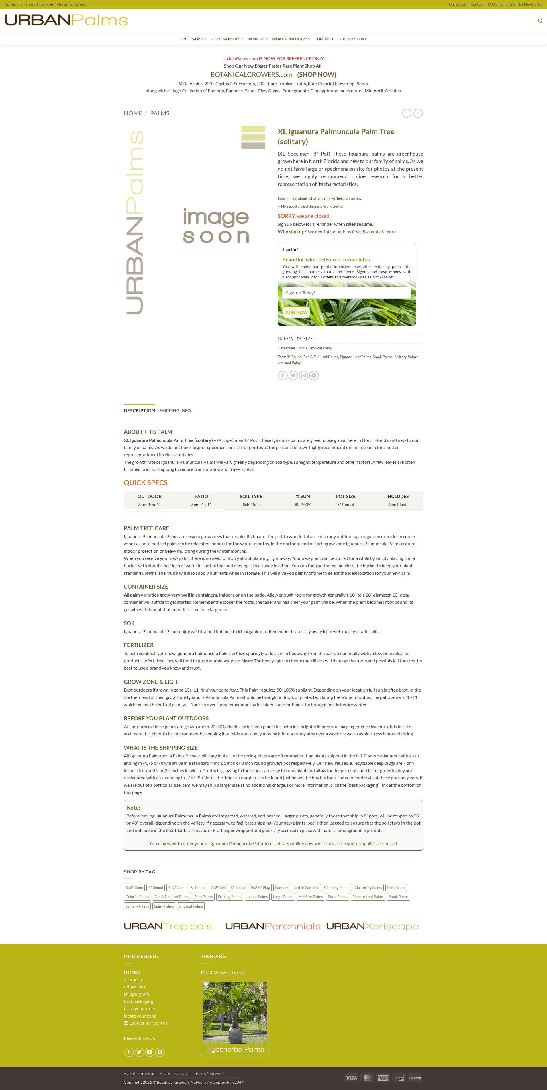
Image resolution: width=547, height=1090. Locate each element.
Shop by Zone (353, 39)
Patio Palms (337, 896)
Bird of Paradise (306, 887)
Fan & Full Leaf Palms (320, 357)
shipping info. (137, 994)
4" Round (155, 887)
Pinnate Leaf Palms (355, 357)
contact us (134, 979)
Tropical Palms (321, 348)
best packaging (138, 1001)
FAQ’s (492, 4)
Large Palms (283, 896)
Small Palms (383, 357)
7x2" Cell (218, 887)
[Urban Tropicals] (171, 926)
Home (133, 113)
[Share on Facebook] (283, 375)
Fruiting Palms (229, 896)
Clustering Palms (368, 887)
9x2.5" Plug (260, 887)
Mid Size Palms (310, 896)
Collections (396, 887)
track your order (140, 1008)
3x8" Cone (134, 887)
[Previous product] (417, 113)
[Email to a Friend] (303, 375)
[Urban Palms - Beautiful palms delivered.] (86, 21)
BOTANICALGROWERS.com (273, 74)
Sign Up (290, 249)
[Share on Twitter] (293, 375)
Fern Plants (203, 896)
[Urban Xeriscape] (374, 926)
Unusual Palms (290, 363)
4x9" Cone (176, 887)
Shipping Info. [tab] (175, 410)
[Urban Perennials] (273, 926)
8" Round (294, 357)
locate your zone (140, 1015)
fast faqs (132, 972)
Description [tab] (139, 410)
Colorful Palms (137, 896)
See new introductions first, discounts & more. (352, 231)
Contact (477, 4)
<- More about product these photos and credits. (310, 206)
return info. (135, 986)
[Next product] (406, 113)
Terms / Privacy (209, 1073)
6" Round (198, 887)
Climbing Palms (336, 887)
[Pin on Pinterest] (314, 375)
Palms (159, 113)
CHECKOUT (325, 39)
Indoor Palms (257, 896)
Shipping (508, 4)
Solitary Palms (406, 357)
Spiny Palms (164, 906)
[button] (531, 4)
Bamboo (281, 887)
